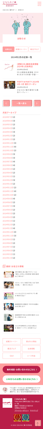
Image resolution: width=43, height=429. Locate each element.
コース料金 (31, 356)
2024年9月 (9, 198)
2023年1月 (9, 258)
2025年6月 (9, 165)
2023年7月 (9, 247)
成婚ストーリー (21, 49)
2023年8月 (9, 243)
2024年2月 (9, 224)
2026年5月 (9, 124)
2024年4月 (9, 217)
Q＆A (12, 356)
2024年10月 (10, 195)
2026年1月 (9, 139)
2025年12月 (10, 143)
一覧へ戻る (22, 103)
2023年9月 (9, 239)
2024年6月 (9, 210)
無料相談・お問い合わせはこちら (22, 369)
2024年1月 (9, 228)
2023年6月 (9, 250)
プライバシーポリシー (22, 410)
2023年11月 (10, 235)
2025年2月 (9, 180)
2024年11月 (10, 191)
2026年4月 (9, 128)
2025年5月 (9, 169)
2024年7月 (9, 206)
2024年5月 (9, 213)
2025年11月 (10, 147)
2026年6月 (9, 121)
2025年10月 (10, 150)
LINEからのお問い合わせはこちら (22, 379)
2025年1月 (9, 184)
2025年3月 (9, 176)
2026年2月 (9, 135)
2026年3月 (9, 132)
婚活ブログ (34, 49)
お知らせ (8, 49)
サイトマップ (34, 410)
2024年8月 (9, 202)
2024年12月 (10, 187)
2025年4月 (9, 172)
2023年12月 (10, 232)
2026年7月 (9, 117)
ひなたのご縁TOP (9, 10)
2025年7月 (9, 161)
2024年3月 (9, 221)
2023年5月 (9, 254)
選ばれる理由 (31, 341)
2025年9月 (9, 154)
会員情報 (31, 348)
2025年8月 (9, 158)
